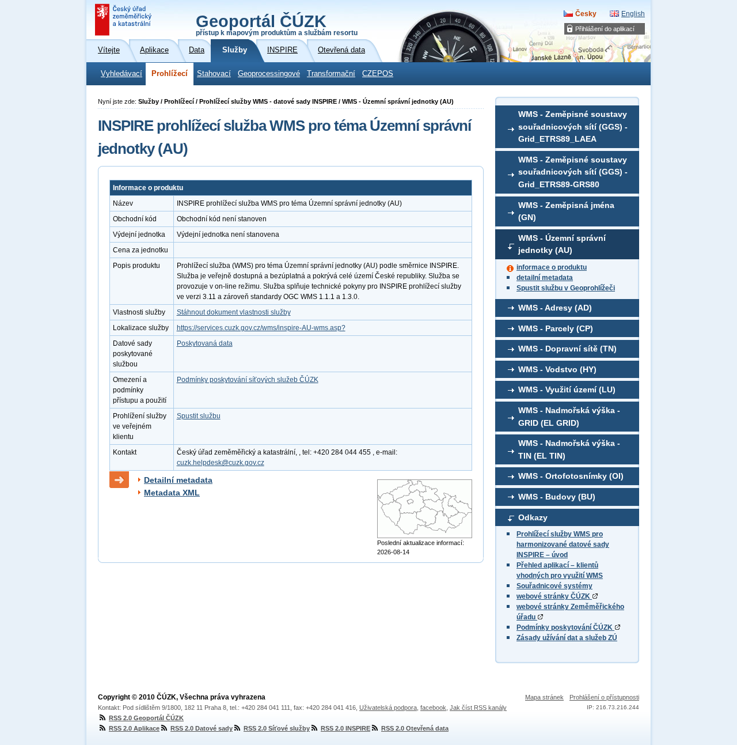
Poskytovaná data (205, 343)
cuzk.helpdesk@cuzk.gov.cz (220, 463)
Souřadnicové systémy (554, 586)
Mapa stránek (544, 697)
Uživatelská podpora (388, 707)
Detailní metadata (178, 480)
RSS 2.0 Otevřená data (415, 728)
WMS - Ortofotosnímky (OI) (571, 476)
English (633, 14)
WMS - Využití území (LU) (567, 389)
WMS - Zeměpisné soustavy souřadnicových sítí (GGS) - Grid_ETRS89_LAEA (573, 126)
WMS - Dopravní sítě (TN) (567, 348)
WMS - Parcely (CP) (555, 328)
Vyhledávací (121, 74)
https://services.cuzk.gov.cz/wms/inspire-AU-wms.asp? (261, 328)
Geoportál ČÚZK (277, 24)
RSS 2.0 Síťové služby (277, 728)
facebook (433, 707)
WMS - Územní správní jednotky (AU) (562, 244)
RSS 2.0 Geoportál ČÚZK (146, 717)
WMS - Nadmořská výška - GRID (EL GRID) (569, 417)
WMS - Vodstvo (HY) (557, 369)
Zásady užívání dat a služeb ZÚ (566, 638)
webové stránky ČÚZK (554, 596)
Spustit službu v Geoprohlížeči (565, 288)
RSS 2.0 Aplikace (134, 728)
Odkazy (533, 517)
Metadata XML (172, 492)
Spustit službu (199, 416)
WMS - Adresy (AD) (555, 307)
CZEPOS (377, 74)
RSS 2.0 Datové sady (201, 728)
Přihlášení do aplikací (605, 28)
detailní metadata (544, 278)
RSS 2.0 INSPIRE (345, 728)
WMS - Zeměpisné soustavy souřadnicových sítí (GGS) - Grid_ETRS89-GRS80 (573, 172)
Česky (586, 14)
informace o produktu (551, 267)
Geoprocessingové (269, 74)
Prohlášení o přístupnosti (604, 697)
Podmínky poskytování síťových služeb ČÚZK (247, 380)
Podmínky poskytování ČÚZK (565, 627)
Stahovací (214, 74)
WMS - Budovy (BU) (556, 496)
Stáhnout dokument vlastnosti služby (234, 312)
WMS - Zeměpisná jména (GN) (566, 211)
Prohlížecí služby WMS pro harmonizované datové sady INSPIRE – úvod (562, 544)
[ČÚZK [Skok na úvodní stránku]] (124, 19)
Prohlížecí (169, 74)
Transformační (331, 74)
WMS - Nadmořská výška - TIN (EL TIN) (569, 449)
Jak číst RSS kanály (478, 707)
